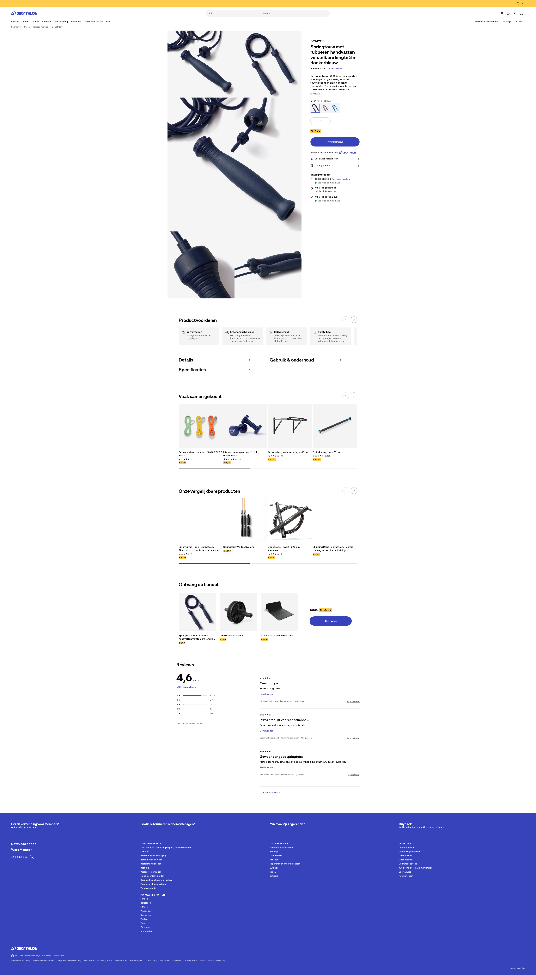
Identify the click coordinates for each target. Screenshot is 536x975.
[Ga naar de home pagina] (24, 13)
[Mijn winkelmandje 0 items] (521, 13)
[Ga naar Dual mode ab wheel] (238, 612)
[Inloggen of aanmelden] (514, 13)
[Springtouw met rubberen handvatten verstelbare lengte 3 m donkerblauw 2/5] (201, 64)
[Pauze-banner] (518, 3)
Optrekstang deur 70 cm (327, 452)
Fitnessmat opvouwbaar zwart (278, 635)
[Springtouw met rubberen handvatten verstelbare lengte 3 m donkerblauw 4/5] (201, 264)
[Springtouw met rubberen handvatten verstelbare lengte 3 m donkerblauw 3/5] (235, 164)
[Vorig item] (345, 319)
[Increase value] (327, 120)
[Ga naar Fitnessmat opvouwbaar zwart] (279, 612)
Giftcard (519, 21)
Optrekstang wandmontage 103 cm (288, 452)
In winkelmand (335, 142)
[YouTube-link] (19, 857)
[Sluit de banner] (522, 3)
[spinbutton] (320, 121)
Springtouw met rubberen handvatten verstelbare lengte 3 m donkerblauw (197, 637)
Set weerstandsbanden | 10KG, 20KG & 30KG (201, 454)
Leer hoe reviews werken (187, 723)
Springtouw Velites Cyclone (238, 547)
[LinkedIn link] (32, 857)
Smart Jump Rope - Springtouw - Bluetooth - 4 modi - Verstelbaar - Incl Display (200, 549)
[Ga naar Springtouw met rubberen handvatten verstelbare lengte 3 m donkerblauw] (197, 612)
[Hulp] (508, 13)
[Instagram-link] (25, 857)
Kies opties (331, 621)
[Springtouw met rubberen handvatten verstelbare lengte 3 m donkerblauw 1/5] (268, 64)
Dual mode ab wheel (231, 635)
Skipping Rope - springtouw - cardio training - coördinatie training (333, 549)
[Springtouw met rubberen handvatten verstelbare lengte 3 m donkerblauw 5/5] (268, 264)
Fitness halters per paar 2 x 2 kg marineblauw (241, 454)
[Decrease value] (313, 120)
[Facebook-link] (13, 857)
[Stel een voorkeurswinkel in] (501, 13)
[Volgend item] (354, 319)
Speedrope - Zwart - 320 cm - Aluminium (285, 549)
